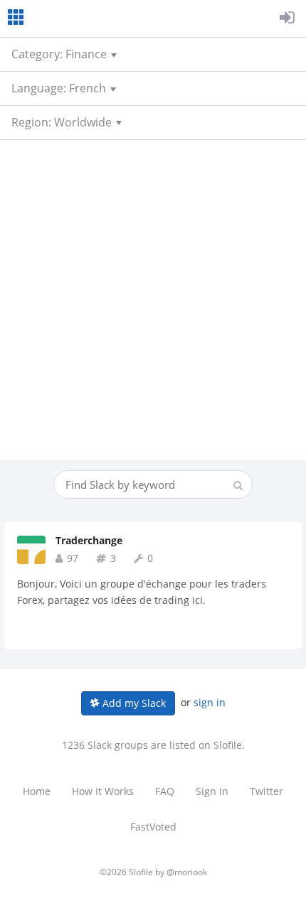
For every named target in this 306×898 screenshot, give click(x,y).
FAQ (164, 791)
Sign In (212, 791)
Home (37, 791)
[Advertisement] (153, 300)
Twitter (266, 791)
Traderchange (89, 540)
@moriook (187, 872)
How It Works (103, 791)
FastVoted (153, 826)
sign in (210, 702)
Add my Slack (133, 703)
